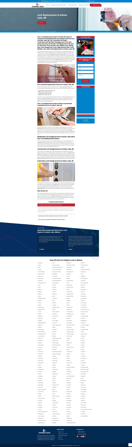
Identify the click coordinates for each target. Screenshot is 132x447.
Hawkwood (55, 362)
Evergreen (54, 305)
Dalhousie (40, 405)
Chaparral (40, 349)
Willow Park (83, 405)
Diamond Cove (40, 413)
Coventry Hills (40, 391)
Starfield (82, 327)
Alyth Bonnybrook (41, 271)
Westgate (83, 393)
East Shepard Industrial (57, 280)
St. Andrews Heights (85, 325)
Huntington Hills (56, 385)
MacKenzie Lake (55, 420)
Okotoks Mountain (70, 347)
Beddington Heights (42, 298)
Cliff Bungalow (41, 369)
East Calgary (55, 276)
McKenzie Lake (69, 285)
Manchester (69, 262)
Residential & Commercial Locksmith (58, 5)
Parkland (68, 358)
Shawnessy (83, 280)
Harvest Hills (55, 360)
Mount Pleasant (70, 311)
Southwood (83, 318)
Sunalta (82, 338)
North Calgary (69, 322)
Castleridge (40, 340)
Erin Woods (55, 298)
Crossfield (40, 402)
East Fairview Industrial (57, 278)
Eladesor (54, 291)
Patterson (69, 360)
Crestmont (40, 400)
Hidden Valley (55, 369)
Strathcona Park (84, 334)
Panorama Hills (69, 351)
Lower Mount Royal (56, 413)
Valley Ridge (83, 373)
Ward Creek (83, 385)
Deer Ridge (40, 407)
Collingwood (40, 376)
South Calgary (83, 305)
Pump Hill (68, 373)
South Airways (83, 302)
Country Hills (40, 387)
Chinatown (40, 356)
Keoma (54, 393)
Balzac (39, 287)
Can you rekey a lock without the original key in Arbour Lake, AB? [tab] (51, 219)
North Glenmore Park (71, 325)
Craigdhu (39, 393)
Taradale (82, 347)
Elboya (54, 296)
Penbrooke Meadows (71, 367)
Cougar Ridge (40, 385)
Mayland (68, 278)
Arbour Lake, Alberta (82, 434)
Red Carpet (69, 385)
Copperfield (40, 380)
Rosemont (69, 405)
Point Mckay (69, 371)
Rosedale (68, 402)
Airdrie (39, 267)
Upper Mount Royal (84, 371)
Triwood (82, 354)
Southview (83, 314)
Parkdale (68, 354)
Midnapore (69, 300)
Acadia (39, 265)
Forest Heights (55, 320)
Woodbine (83, 411)
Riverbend (68, 398)
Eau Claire (54, 287)
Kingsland (54, 400)
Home (47, 5)
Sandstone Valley (84, 265)
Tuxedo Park (83, 362)
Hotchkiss (54, 382)
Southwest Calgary (84, 316)
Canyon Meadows (41, 336)
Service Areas (60, 439)
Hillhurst (54, 378)
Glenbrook (54, 331)
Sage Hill (83, 262)
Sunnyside (83, 342)
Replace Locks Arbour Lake (51, 31)
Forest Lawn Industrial (57, 325)
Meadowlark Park (70, 296)
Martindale (69, 274)
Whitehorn (83, 398)
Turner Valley (83, 358)
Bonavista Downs (41, 309)
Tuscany (82, 360)
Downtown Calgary (56, 265)
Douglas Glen (40, 418)
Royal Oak (69, 411)
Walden (82, 382)
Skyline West (83, 296)
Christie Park (40, 360)
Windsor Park (83, 407)
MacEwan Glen (55, 418)
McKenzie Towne (70, 287)
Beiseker (39, 300)
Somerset (83, 300)
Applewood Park (41, 274)
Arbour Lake (43, 31)
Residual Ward (69, 391)
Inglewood (54, 387)
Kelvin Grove (55, 391)
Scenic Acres (83, 271)
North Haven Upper (70, 329)
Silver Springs (83, 289)
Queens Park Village (70, 376)
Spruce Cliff (83, 322)
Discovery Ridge (41, 416)
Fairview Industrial (56, 311)
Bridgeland (40, 320)
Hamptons (54, 356)
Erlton (54, 300)
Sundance (83, 340)
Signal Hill (83, 287)
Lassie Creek (55, 407)
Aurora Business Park (42, 282)
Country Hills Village (42, 389)
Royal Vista (69, 413)
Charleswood (40, 351)
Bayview (39, 296)
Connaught (40, 378)
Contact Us (41, 22)
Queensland (69, 378)
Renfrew (68, 389)
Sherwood (83, 285)
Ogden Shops (69, 342)
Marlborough (69, 269)
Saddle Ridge (69, 420)
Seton (82, 274)
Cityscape (40, 367)
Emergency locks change (84, 5)
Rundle (68, 416)
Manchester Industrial (71, 265)
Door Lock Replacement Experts (65, 445)
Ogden (68, 340)
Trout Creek (83, 356)
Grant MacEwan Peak (56, 345)
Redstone (68, 387)
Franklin (54, 327)
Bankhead (40, 291)
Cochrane (39, 373)
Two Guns (83, 365)
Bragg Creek (40, 316)
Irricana (54, 389)
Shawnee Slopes (84, 278)
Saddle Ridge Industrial (71, 422)
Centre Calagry (41, 345)
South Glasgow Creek (85, 309)
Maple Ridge (69, 267)
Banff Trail (40, 289)
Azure (39, 285)
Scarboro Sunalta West (85, 269)
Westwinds (83, 396)
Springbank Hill (84, 320)
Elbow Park (55, 294)
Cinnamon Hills (41, 362)
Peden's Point (69, 362)
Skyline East (83, 294)
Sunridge (82, 345)
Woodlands (83, 413)
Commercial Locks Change (62, 433)
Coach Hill (40, 371)
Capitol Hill (40, 338)
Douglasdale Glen (41, 422)
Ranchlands (69, 382)
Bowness (40, 311)
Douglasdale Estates (42, 420)
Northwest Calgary (70, 334)
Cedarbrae (40, 342)
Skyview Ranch (84, 298)
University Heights (84, 367)
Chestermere (40, 354)
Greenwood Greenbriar (57, 354)
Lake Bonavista (55, 402)
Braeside (39, 314)
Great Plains (55, 347)
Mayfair (68, 276)
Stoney (82, 331)
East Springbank (55, 282)
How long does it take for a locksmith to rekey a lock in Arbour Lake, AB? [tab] (53, 215)
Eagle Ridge (55, 274)
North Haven (69, 327)
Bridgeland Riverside (42, 322)
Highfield (54, 371)
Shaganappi (83, 276)
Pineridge (68, 369)
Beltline (39, 305)
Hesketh (54, 367)
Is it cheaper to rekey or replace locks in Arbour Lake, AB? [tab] (50, 204)
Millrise (68, 302)
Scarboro (82, 267)
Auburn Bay (40, 280)
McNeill (68, 289)
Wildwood (83, 400)
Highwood (54, 376)
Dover (54, 262)
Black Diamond (41, 307)
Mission (68, 305)
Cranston (39, 396)
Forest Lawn (55, 322)
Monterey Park (69, 307)
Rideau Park (69, 396)
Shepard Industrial (84, 282)
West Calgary (83, 387)
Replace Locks (60, 432)
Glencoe (54, 334)
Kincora (54, 398)
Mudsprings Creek (70, 314)
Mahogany (54, 422)
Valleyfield (83, 376)
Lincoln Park (55, 411)
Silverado (83, 291)
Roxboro (68, 409)
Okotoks (68, 345)
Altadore (40, 269)
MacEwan (54, 416)
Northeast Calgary (70, 331)
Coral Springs (40, 382)
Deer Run (40, 409)
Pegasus (68, 365)
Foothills (54, 318)
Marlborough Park (70, 271)
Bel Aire (39, 302)
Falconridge (55, 314)
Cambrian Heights (41, 331)
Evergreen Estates (56, 307)
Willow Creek (83, 402)
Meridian (68, 298)
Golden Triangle (55, 342)
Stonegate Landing (84, 329)
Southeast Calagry (84, 311)
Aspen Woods (40, 278)
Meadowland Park (70, 294)
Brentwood (40, 318)
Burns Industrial (41, 329)
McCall (68, 282)
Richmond (68, 393)
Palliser (68, 349)
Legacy (54, 409)
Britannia (39, 327)
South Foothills (84, 307)
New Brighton (69, 316)
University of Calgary (85, 369)
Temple (82, 349)
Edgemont (54, 289)
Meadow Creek (69, 291)
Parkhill (68, 356)
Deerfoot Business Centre (43, 411)
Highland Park (55, 373)
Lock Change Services (72, 5)
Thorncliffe (83, 351)
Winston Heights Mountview (86, 409)
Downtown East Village (57, 269)
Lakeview (54, 405)
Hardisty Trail (55, 358)
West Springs (83, 391)
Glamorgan (54, 329)
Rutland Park (69, 418)
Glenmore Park (55, 340)
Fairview (54, 309)
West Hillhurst (84, 389)
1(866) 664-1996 (96, 5)
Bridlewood (40, 325)
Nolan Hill (68, 318)
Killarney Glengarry (56, 396)
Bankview (40, 294)
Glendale (54, 336)
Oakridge (68, 338)
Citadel (39, 365)
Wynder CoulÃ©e (84, 416)
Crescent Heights (41, 398)
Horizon (54, 380)
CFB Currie (40, 347)
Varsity (82, 378)
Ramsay (68, 380)
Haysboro (54, 365)
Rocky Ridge (69, 400)
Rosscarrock (69, 407)
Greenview (54, 349)
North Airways (69, 320)
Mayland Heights (70, 280)
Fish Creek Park (55, 316)
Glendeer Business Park (57, 338)
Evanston (54, 302)
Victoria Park (83, 380)
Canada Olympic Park (42, 334)
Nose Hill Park (69, 336)
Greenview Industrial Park (57, 351)
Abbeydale (40, 262)
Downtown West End (57, 271)
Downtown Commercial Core (58, 267)
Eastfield (54, 285)
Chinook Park (40, 358)
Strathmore (83, 336)
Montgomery (69, 309)
